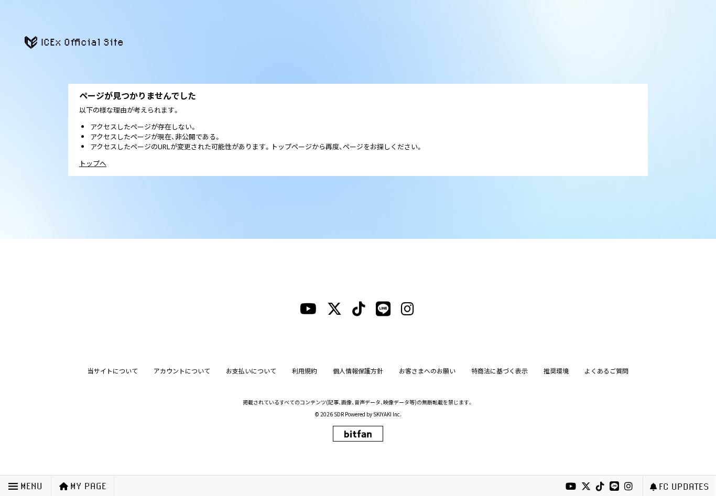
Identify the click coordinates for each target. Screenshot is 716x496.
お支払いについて (251, 370)
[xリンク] (586, 486)
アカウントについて (182, 370)
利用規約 (304, 370)
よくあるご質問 (606, 370)
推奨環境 (556, 370)
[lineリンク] (614, 486)
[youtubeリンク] (571, 486)
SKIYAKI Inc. (387, 414)
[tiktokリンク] (600, 486)
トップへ (92, 163)
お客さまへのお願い (427, 370)
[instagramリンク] (628, 486)
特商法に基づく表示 (499, 370)
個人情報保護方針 (358, 370)
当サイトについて (113, 370)
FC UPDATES (684, 486)
